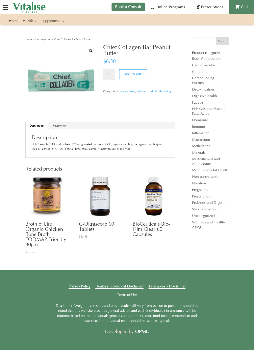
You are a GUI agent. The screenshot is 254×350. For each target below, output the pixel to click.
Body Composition (206, 59)
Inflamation (201, 133)
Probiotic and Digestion (210, 203)
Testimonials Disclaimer (167, 286)
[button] (90, 50)
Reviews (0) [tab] (59, 125)
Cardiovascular (203, 65)
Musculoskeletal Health (210, 170)
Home (13, 21)
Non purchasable (205, 177)
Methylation (201, 146)
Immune (198, 127)
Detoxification (203, 90)
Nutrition (199, 183)
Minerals (198, 153)
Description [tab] (37, 125)
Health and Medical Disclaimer (119, 286)
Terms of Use (127, 295)
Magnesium (201, 140)
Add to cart (133, 74)
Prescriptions (202, 196)
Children (198, 72)
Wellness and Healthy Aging (154, 91)
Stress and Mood (204, 209)
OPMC (142, 331)
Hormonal (200, 120)
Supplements (51, 21)
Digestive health (204, 96)
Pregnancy (200, 190)
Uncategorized (43, 39)
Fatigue (197, 103)
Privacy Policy (79, 286)
